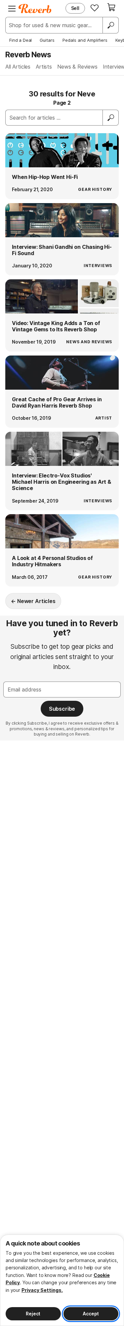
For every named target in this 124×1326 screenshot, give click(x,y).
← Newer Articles (33, 601)
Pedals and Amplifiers (84, 40)
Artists (44, 66)
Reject (33, 1313)
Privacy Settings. (42, 1290)
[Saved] (94, 7)
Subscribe (62, 708)
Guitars (47, 40)
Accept (91, 1313)
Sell (75, 8)
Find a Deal (20, 40)
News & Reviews (77, 66)
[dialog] (62, 1280)
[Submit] (111, 118)
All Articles (17, 66)
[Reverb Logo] (35, 9)
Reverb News (28, 54)
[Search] (110, 25)
